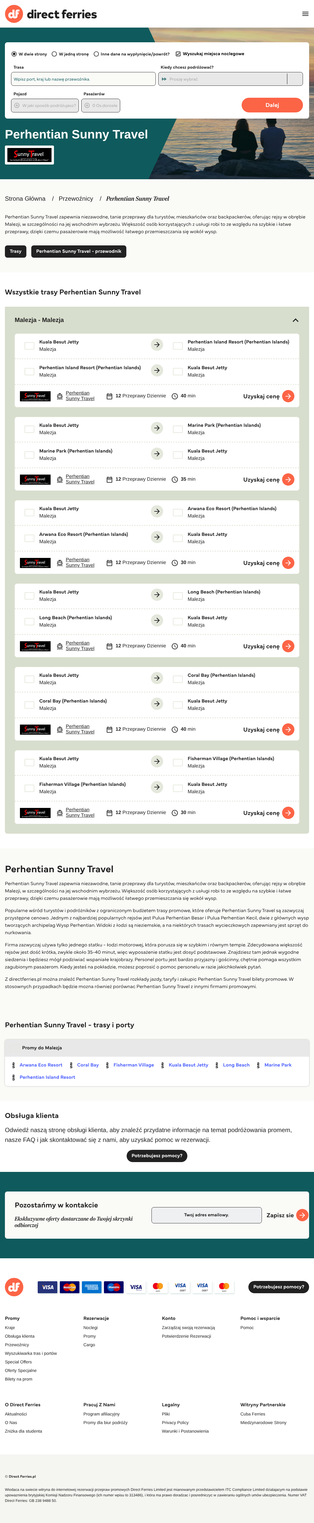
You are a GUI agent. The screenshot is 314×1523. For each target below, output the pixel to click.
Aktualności (16, 1413)
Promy (89, 1336)
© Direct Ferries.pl (20, 1477)
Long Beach (236, 1065)
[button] (157, 320)
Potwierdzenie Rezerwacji (186, 1336)
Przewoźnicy (76, 198)
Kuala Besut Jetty (188, 1065)
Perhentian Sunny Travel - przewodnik (78, 251)
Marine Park (277, 1065)
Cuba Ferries (252, 1413)
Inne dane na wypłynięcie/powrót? (135, 53)
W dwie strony (33, 53)
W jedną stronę (74, 53)
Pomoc (247, 1327)
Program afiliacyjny (101, 1413)
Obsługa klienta (20, 1336)
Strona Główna (25, 198)
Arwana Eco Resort (41, 1065)
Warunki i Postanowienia (185, 1431)
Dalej (272, 105)
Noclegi (90, 1327)
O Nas (11, 1422)
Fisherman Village (133, 1065)
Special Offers (18, 1361)
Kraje (10, 1327)
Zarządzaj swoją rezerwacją (188, 1327)
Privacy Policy (175, 1422)
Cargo (89, 1344)
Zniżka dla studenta (23, 1431)
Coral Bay (88, 1065)
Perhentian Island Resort (47, 1077)
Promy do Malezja (42, 1048)
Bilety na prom (18, 1379)
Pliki (166, 1413)
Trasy (15, 251)
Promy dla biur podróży (105, 1422)
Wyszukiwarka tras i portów (31, 1353)
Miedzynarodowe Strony (263, 1422)
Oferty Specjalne (21, 1370)
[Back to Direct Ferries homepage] (51, 14)
